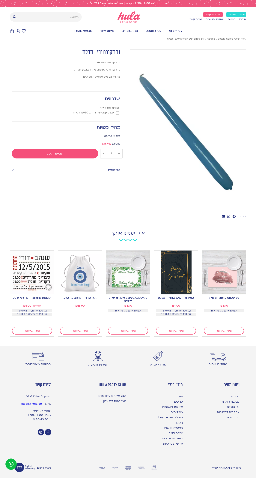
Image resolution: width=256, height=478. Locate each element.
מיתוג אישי (107, 31)
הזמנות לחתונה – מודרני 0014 (32, 298)
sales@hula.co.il (32, 404)
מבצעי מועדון (83, 31)
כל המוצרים (130, 31)
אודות (242, 19)
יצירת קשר (195, 19)
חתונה (235, 396)
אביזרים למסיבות (228, 412)
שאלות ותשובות (215, 19)
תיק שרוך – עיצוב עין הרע (80, 298)
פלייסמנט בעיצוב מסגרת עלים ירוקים (128, 299)
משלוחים (114, 170)
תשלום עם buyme (170, 417)
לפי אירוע (175, 31)
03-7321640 (34, 396)
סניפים (231, 19)
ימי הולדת (233, 407)
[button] (234, 216)
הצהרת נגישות (173, 428)
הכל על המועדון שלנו (112, 396)
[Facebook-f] (48, 432)
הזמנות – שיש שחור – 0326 (176, 298)
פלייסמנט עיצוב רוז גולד (224, 298)
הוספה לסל (55, 153)
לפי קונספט (154, 31)
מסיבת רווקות (230, 402)
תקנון (179, 423)
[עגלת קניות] (12, 31)
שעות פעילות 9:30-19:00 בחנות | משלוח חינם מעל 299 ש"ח (128, 3)
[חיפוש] (14, 17)
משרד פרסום (44, 467)
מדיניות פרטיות (173, 444)
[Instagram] (41, 432)
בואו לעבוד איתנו (172, 438)
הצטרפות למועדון (114, 401)
